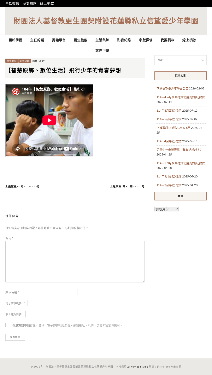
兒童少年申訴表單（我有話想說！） (180, 149)
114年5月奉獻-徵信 (169, 119)
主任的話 (37, 40)
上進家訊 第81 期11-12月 (127, 186)
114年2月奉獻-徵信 (169, 185)
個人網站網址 (14, 314)
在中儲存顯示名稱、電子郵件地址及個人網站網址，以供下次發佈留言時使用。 (67, 325)
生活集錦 (102, 40)
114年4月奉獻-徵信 (169, 141)
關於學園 (15, 40)
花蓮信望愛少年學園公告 (172, 88)
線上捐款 (47, 3)
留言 (9, 238)
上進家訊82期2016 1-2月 (22, 186)
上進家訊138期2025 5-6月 (173, 127)
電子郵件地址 (15, 303)
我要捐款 (30, 3)
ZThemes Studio (137, 366)
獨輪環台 (59, 40)
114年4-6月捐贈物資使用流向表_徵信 (181, 97)
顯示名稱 (12, 292)
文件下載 (102, 50)
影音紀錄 (124, 40)
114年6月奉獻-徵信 (169, 110)
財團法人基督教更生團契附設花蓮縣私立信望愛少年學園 (106, 20)
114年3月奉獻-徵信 (169, 176)
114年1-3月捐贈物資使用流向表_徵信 (181, 163)
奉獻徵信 (12, 3)
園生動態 (81, 40)
